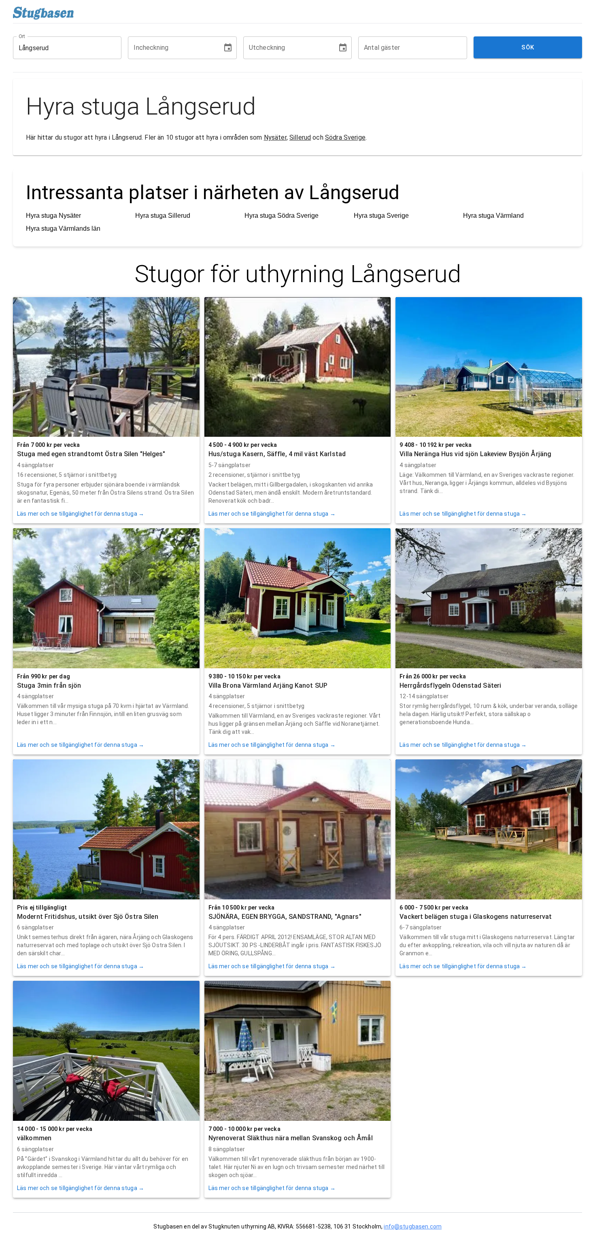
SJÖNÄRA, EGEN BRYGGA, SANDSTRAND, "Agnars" (284, 916)
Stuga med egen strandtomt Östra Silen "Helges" (91, 454)
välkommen (34, 1138)
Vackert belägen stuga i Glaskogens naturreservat (476, 916)
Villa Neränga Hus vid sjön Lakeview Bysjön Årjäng (475, 454)
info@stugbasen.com (413, 1226)
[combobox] (61, 47)
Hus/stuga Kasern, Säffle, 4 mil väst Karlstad (277, 454)
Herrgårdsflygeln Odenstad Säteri (450, 685)
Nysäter (275, 137)
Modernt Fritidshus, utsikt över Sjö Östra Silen (87, 916)
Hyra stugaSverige (381, 215)
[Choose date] (228, 48)
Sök (527, 47)
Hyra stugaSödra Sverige (281, 215)
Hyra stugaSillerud (162, 215)
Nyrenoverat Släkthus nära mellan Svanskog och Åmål (290, 1138)
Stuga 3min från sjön (49, 685)
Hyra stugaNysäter (53, 215)
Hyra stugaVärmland (493, 215)
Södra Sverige (345, 137)
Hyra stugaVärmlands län (63, 228)
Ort (22, 36)
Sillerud (300, 137)
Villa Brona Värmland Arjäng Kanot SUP (267, 685)
